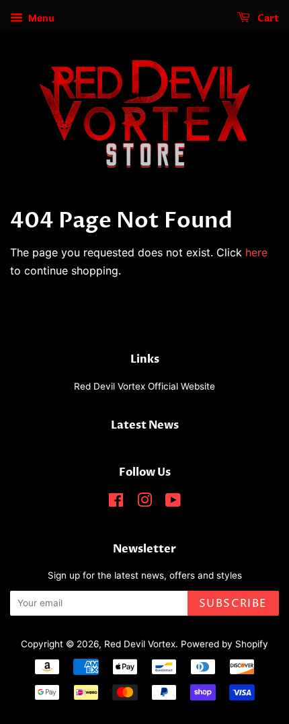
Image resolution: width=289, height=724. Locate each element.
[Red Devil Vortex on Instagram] (144, 502)
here (256, 252)
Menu (40, 18)
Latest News (145, 425)
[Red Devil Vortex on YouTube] (173, 502)
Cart (267, 18)
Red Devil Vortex (139, 644)
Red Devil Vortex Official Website (144, 386)
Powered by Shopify (224, 644)
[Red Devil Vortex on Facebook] (116, 502)
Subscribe (233, 603)
